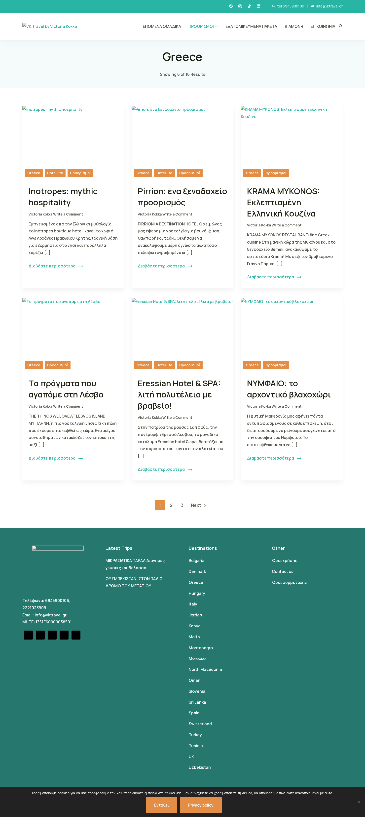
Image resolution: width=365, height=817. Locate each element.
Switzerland (200, 724)
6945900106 (57, 600)
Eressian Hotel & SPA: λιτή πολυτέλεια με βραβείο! (179, 394)
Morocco (197, 658)
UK (191, 756)
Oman (194, 680)
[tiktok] (249, 6)
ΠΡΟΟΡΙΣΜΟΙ (201, 26)
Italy (193, 604)
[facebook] (231, 6)
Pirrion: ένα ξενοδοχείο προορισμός (182, 196)
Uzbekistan (200, 767)
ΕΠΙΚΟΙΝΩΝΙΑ (323, 26)
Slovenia (197, 691)
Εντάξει (161, 805)
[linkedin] (258, 6)
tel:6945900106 (290, 6)
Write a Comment (68, 214)
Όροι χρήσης (284, 560)
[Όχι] (358, 801)
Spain (194, 713)
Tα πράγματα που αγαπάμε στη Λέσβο (66, 389)
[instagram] (240, 6)
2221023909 (34, 607)
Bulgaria (197, 560)
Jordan (195, 615)
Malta (194, 637)
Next (196, 505)
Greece (33, 173)
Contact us (282, 571)
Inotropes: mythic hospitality (63, 196)
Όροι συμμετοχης (289, 582)
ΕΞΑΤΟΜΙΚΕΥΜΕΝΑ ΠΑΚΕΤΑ (251, 26)
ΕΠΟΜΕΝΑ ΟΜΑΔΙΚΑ (162, 26)
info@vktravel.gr (329, 6)
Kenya (195, 626)
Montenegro (201, 647)
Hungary (197, 593)
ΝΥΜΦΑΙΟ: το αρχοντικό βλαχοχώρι (289, 389)
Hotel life (55, 173)
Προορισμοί (80, 173)
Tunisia (196, 745)
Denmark (197, 571)
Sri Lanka (197, 702)
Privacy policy (201, 805)
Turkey (195, 734)
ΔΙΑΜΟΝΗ (294, 26)
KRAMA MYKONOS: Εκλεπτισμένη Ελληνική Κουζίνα (283, 202)
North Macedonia (205, 669)
